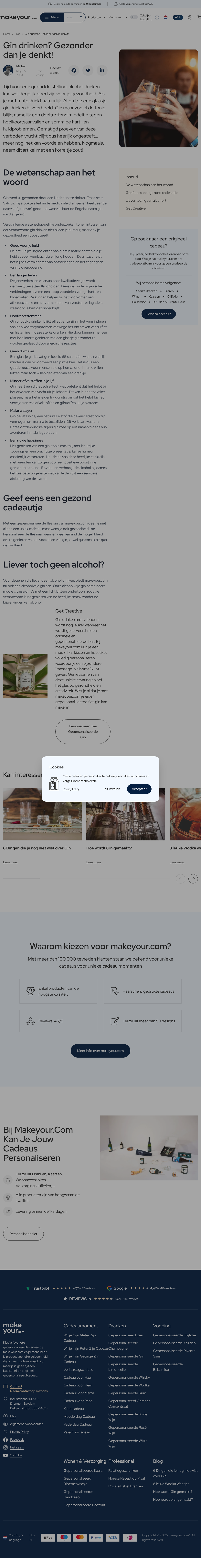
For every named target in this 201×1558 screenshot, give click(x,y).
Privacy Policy (71, 789)
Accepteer (139, 789)
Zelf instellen (111, 789)
